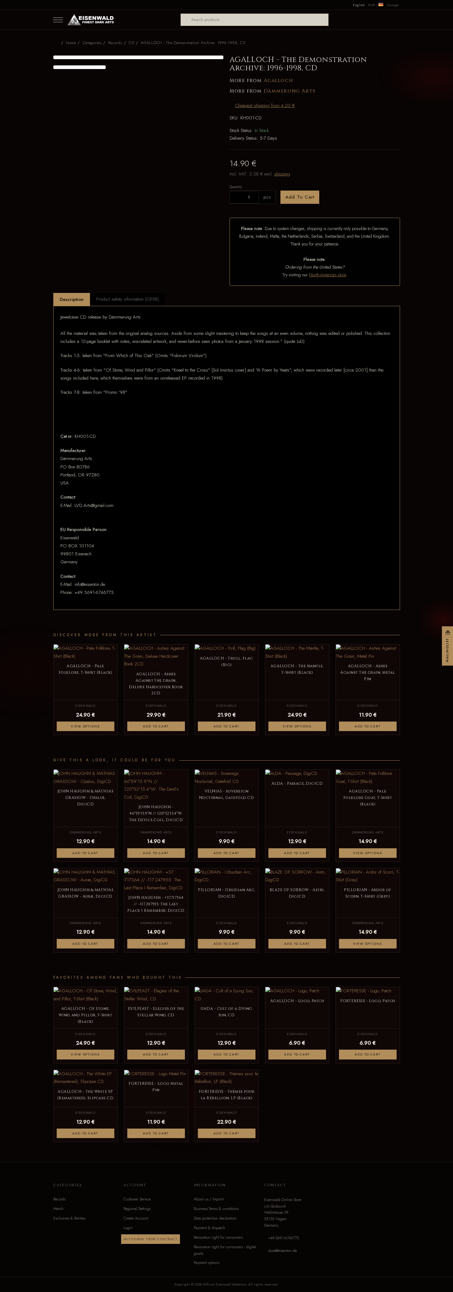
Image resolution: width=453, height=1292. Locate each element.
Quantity (236, 186)
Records (59, 1199)
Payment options (206, 1262)
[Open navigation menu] (58, 19)
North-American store (327, 275)
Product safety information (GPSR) (127, 299)
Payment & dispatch (209, 1228)
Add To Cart (299, 197)
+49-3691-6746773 (283, 1238)
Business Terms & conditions (216, 1209)
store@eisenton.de (282, 1250)
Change (393, 4)
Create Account (136, 1218)
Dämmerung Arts (290, 91)
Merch (58, 1209)
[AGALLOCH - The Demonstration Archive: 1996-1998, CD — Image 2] (79, 67)
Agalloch (278, 80)
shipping (282, 174)
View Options (85, 726)
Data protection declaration (215, 1218)
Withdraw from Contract (150, 1239)
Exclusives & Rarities (69, 1218)
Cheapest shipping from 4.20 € (265, 105)
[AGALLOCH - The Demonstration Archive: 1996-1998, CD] (138, 57)
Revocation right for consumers (218, 1237)
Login (128, 1228)
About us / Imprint (209, 1199)
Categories (92, 43)
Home (71, 43)
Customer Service (137, 1199)
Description (72, 299)
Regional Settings (137, 1209)
